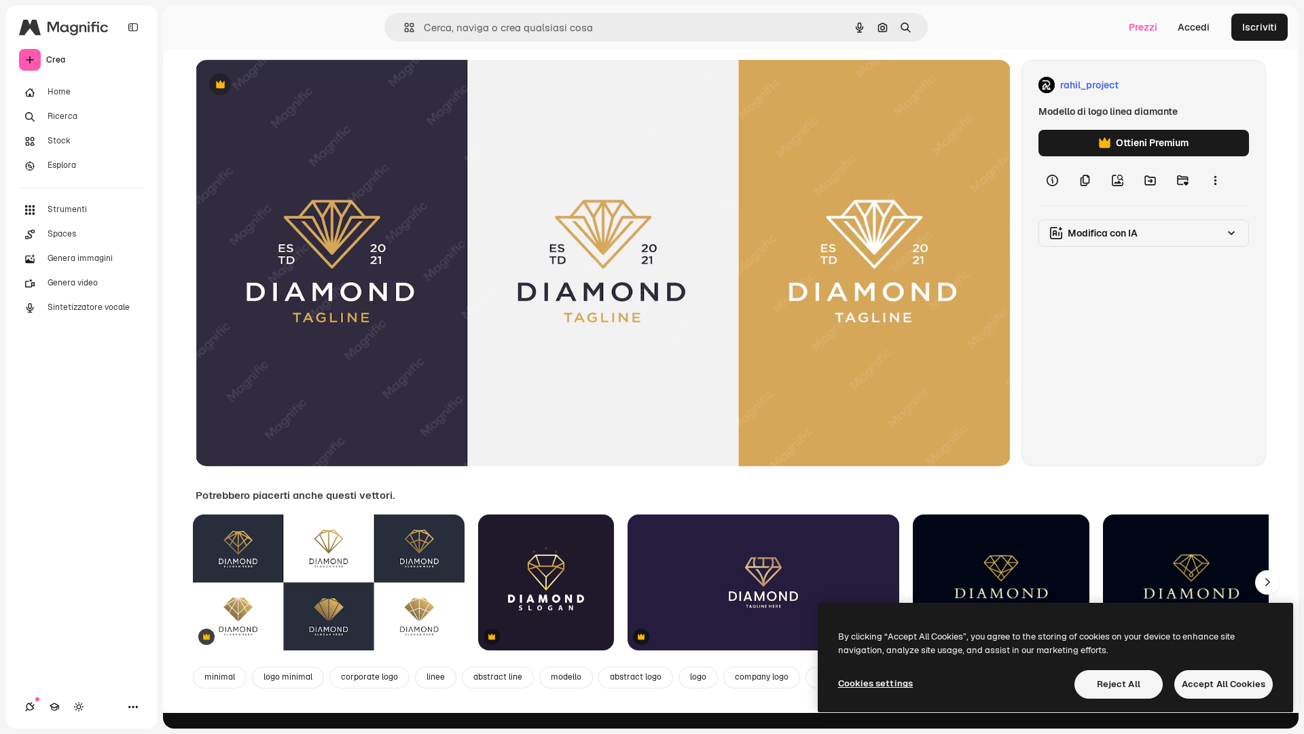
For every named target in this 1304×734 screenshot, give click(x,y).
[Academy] (54, 707)
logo (698, 676)
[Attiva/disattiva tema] (79, 707)
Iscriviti (1259, 27)
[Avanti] (1267, 582)
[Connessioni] (30, 707)
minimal (219, 676)
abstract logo (636, 676)
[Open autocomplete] (403, 27)
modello (566, 676)
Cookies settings (875, 683)
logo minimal (288, 676)
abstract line (497, 676)
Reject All (1118, 684)
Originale (285, 85)
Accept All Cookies (1223, 684)
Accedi (1194, 27)
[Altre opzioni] (1215, 180)
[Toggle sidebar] (133, 27)
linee (436, 676)
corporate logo (369, 676)
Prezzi (1143, 27)
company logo (762, 676)
